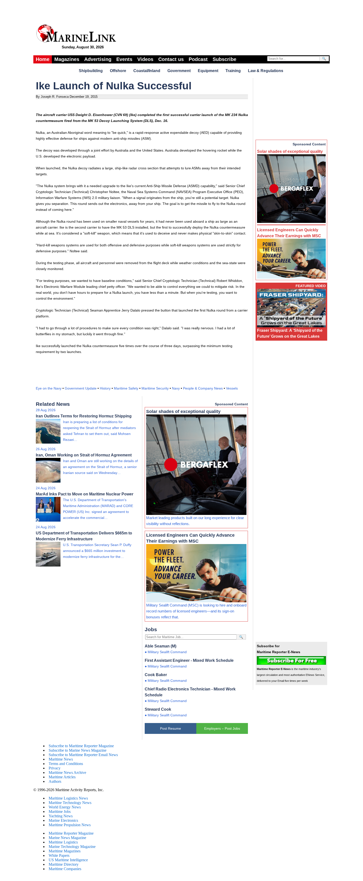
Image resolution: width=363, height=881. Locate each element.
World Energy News (65, 807)
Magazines (66, 59)
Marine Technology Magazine (72, 846)
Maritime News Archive (67, 772)
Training (233, 71)
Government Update (81, 388)
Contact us (171, 59)
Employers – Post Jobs (222, 728)
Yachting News (61, 816)
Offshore (118, 71)
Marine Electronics (63, 820)
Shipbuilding (91, 71)
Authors (55, 781)
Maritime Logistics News (68, 798)
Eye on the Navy (48, 388)
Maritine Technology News (70, 803)
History (105, 388)
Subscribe (224, 59)
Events (124, 59)
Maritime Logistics (63, 842)
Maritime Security (155, 388)
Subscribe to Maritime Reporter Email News (83, 755)
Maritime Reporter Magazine (71, 833)
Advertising (97, 59)
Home (42, 59)
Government (179, 71)
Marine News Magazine (67, 838)
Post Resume (170, 728)
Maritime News (61, 759)
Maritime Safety (126, 388)
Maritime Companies (65, 869)
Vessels (232, 388)
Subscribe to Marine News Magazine (77, 750)
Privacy (54, 768)
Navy (176, 388)
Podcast (198, 59)
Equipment (208, 71)
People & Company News (203, 388)
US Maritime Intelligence (68, 860)
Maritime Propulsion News (70, 825)
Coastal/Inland (146, 71)
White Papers (59, 855)
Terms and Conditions (66, 764)
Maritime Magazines (65, 851)
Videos (145, 59)
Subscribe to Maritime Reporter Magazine (81, 746)
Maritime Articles (62, 777)
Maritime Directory (64, 864)
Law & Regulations (265, 71)
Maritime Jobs (60, 811)
